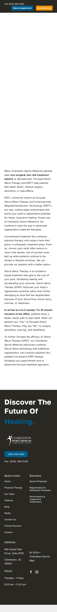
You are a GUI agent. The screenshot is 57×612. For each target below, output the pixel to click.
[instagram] (36, 572)
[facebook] (31, 572)
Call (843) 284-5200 (14, 4)
